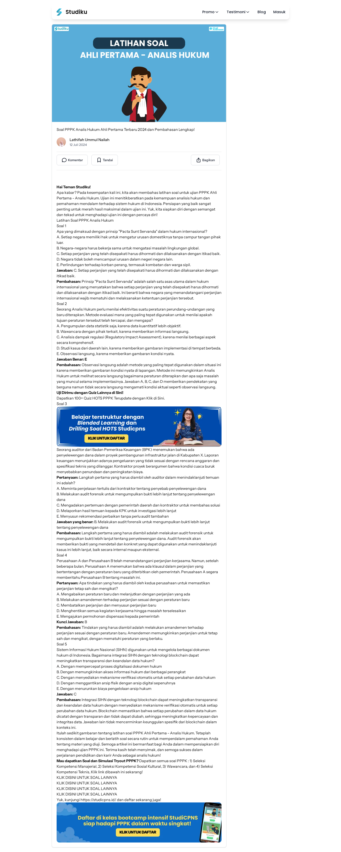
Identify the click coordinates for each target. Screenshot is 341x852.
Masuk (279, 12)
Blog (261, 12)
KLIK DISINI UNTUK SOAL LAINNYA (87, 777)
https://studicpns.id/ (98, 799)
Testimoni (236, 12)
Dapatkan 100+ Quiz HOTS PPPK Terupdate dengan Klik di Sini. (111, 398)
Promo (208, 12)
